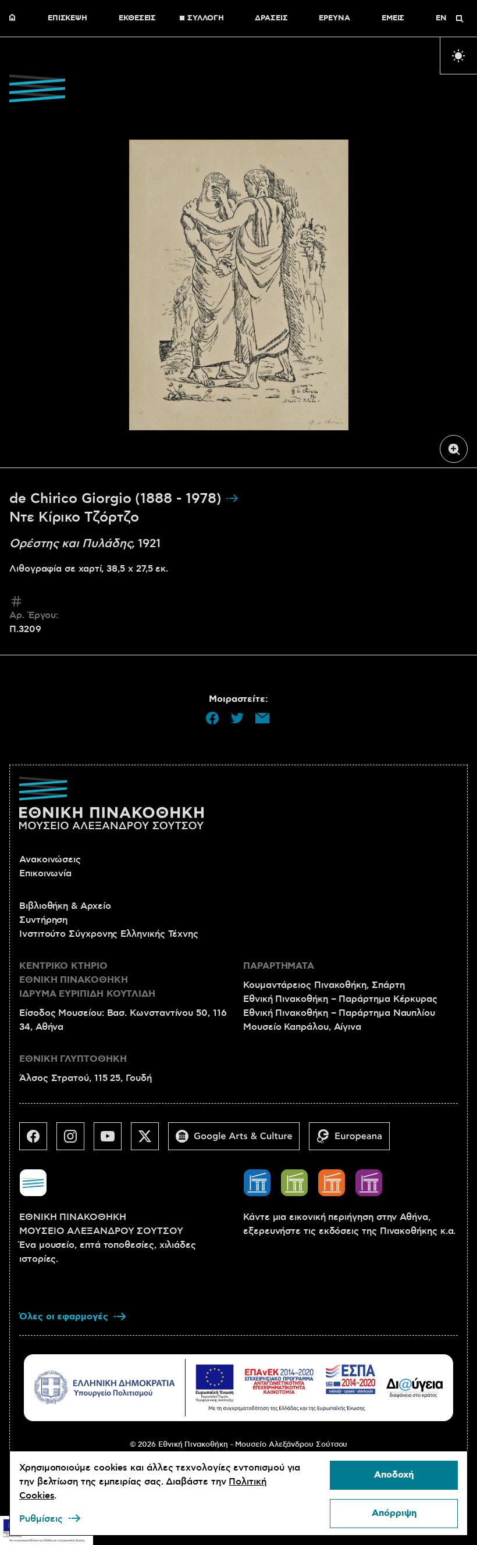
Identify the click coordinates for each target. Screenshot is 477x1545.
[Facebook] (37, 1140)
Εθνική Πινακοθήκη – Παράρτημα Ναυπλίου (339, 1013)
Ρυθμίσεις (41, 1519)
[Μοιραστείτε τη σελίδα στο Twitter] (237, 718)
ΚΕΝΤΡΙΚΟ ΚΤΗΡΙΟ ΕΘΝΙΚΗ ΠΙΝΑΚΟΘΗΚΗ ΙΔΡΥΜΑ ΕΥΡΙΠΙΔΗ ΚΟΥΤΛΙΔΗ (87, 980)
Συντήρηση (43, 920)
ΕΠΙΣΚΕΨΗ (67, 18)
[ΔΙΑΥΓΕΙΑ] (415, 1387)
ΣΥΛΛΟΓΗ (205, 18)
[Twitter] (149, 1140)
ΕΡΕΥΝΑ (334, 18)
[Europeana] (354, 1140)
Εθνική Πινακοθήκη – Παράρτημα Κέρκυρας (340, 999)
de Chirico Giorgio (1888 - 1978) (117, 499)
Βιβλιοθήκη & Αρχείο (65, 906)
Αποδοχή (394, 1475)
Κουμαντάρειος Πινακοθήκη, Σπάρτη (323, 985)
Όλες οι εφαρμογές (63, 1317)
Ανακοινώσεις (50, 859)
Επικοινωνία (45, 873)
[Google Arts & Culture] (238, 1140)
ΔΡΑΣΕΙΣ (271, 18)
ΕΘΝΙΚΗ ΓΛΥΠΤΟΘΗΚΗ (73, 1059)
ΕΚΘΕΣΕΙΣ (137, 18)
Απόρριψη (394, 1513)
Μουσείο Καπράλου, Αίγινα (302, 1027)
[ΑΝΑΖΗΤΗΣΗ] (459, 18)
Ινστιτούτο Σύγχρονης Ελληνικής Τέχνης (108, 934)
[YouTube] (112, 1140)
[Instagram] (75, 1140)
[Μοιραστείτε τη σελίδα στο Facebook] (212, 718)
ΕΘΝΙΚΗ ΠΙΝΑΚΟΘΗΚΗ (15, 18)
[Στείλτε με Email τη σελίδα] (262, 718)
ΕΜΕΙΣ (393, 18)
